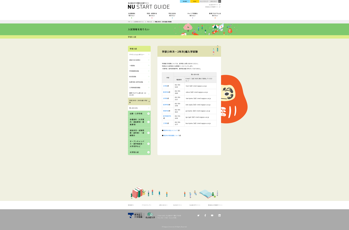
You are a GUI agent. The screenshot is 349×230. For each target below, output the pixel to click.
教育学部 (165, 92)
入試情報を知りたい (131, 14)
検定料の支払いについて (170, 130)
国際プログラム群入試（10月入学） (137, 94)
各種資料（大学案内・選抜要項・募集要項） (137, 122)
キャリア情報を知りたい (192, 14)
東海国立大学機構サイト (211, 6)
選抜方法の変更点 (134, 60)
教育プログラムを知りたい (215, 14)
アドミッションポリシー (136, 54)
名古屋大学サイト (213, 4)
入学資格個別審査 (134, 87)
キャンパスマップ (204, 1)
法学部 (165, 98)
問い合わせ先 (133, 108)
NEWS (194, 1)
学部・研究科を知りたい (152, 14)
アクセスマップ (146, 205)
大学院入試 (134, 152)
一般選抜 (132, 65)
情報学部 (165, 111)
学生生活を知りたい (172, 14)
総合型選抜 (132, 76)
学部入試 (149, 21)
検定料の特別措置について (171, 135)
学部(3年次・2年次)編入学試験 (138, 101)
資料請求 (185, 1)
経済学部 (165, 104)
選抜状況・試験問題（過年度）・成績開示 (137, 133)
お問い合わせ (213, 1)
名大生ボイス (176, 205)
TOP (129, 21)
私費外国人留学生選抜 (136, 82)
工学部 (165, 123)
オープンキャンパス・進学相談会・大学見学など (137, 143)
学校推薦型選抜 (134, 71)
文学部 (165, 86)
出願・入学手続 (136, 113)
